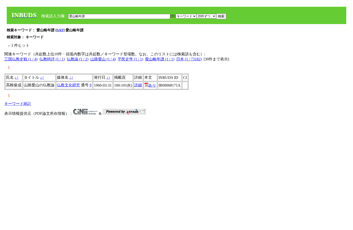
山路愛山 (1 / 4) (103, 59)
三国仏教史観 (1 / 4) (20, 59)
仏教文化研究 (68, 85)
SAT (60, 30)
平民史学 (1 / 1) (130, 59)
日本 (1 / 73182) (189, 59)
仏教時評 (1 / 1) (52, 59)
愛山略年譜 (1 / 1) (159, 59)
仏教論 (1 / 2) (77, 59)
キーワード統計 (17, 104)
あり (152, 85)
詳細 (138, 85)
